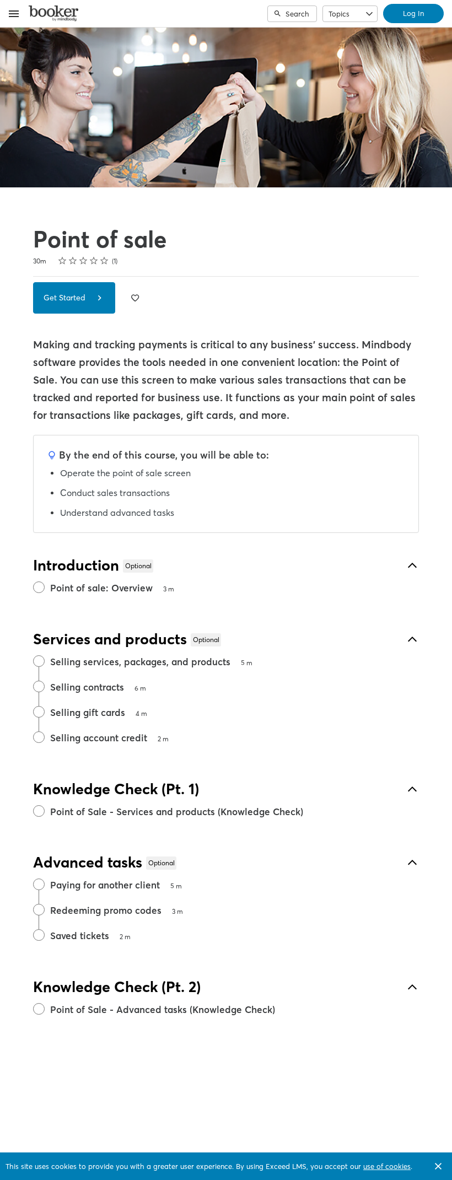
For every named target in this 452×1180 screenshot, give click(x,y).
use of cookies (387, 1166)
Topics (339, 13)
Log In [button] (413, 13)
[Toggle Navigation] (14, 14)
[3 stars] (83, 261)
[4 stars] (94, 261)
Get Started (66, 298)
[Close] (438, 1166)
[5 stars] (104, 261)
